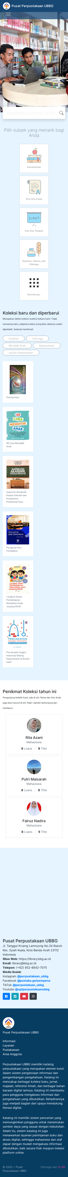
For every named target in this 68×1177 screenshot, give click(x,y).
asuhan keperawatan (21, 352)
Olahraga (37, 338)
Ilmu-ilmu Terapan (34, 230)
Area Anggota (12, 1054)
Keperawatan (46, 345)
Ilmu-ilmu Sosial (34, 199)
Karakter (14, 338)
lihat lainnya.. (34, 294)
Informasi (9, 1041)
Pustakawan (11, 1050)
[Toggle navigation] (8, 14)
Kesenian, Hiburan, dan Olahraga (34, 263)
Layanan (8, 1045)
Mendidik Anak (17, 345)
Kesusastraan (34, 167)
